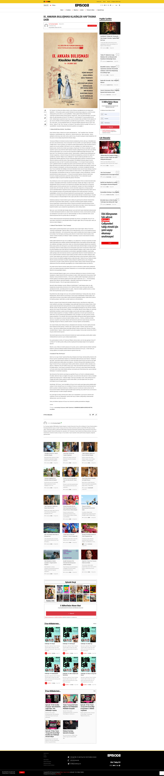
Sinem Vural (108, 94)
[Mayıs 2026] (66, 589)
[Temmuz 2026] (50, 592)
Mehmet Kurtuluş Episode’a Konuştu (68, 732)
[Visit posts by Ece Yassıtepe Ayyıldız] (45, 423)
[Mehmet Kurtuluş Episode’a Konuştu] (70, 724)
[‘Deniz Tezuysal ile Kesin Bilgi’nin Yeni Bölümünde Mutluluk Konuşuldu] (70, 698)
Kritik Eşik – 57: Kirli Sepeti (69, 643)
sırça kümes (52, 409)
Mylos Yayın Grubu (64, 772)
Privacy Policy (5, 773)
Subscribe (111, 127)
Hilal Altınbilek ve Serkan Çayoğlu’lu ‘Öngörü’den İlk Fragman (50, 562)
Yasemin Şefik (90, 487)
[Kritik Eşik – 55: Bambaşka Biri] (52, 664)
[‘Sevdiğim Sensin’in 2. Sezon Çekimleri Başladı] (52, 447)
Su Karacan (90, 543)
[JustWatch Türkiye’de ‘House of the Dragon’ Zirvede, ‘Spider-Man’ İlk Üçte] (109, 28)
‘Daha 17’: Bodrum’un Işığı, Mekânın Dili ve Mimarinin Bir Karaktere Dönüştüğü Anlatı (109, 57)
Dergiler (110, 243)
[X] (103, 5)
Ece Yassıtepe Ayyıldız (53, 23)
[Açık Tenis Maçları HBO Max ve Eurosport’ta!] (52, 528)
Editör (51, 462)
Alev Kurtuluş (108, 176)
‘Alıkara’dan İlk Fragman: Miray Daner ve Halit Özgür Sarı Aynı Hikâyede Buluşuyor (109, 157)
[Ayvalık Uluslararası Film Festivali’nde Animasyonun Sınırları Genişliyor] (70, 554)
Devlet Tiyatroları (69, 407)
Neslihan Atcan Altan (110, 194)
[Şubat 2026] (60, 598)
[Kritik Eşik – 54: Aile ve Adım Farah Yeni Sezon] (70, 664)
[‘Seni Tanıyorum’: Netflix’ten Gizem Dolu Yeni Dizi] (52, 500)
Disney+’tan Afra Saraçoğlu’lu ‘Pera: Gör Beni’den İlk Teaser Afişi (70, 480)
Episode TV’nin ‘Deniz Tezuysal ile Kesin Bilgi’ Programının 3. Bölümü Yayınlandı (88, 707)
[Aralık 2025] (73, 598)
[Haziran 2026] (60, 589)
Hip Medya (58, 773)
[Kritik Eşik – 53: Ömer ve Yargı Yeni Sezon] (88, 664)
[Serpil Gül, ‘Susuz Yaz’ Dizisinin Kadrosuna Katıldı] (89, 554)
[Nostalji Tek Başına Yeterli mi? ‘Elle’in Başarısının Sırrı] (89, 528)
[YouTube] (105, 5)
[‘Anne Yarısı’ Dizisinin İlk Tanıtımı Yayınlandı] (70, 447)
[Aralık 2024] (93, 598)
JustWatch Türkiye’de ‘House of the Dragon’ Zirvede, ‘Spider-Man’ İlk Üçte (110, 38)
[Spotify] (110, 5)
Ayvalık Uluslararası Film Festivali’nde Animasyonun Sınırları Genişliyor (69, 562)
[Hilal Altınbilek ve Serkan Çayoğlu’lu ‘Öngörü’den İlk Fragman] (52, 554)
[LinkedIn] (108, 5)
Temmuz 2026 (50, 601)
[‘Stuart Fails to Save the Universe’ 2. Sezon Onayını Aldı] (70, 528)
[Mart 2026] (93, 589)
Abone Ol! (46, 5)
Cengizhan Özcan (109, 61)
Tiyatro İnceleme (92, 25)
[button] (22, 772)
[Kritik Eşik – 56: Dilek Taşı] (88, 634)
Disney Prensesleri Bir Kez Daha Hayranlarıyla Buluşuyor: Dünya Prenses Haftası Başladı (70, 508)
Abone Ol (72, 613)
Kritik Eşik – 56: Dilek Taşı (86, 643)
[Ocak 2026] (66, 598)
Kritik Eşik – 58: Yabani (50, 643)
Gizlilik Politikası (58, 617)
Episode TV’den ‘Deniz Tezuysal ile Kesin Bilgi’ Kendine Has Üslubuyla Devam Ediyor (53, 733)
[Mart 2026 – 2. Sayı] (86, 589)
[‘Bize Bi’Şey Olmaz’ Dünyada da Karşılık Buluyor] (89, 472)
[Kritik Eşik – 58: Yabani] (52, 634)
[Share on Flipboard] (45, 118)
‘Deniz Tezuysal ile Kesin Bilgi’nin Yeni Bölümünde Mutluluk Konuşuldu (70, 706)
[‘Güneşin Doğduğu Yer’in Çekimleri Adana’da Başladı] (52, 472)
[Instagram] (107, 5)
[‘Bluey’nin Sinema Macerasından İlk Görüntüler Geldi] (89, 500)
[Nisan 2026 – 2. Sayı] (73, 589)
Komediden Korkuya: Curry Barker (110, 192)
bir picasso (63, 407)
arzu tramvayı (57, 407)
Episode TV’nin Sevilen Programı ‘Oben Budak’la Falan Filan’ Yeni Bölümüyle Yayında (53, 707)
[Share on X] (45, 115)
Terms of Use (12, 773)
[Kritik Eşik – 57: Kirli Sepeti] (70, 634)
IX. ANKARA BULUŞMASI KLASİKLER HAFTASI (83, 407)
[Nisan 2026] (80, 589)
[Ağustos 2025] (86, 598)
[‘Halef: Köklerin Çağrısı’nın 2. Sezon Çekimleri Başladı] (89, 447)
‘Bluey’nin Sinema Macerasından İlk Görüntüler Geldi (88, 508)
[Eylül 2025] (80, 598)
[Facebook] (101, 5)
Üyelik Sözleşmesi (49, 617)
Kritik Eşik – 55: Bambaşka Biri (51, 673)
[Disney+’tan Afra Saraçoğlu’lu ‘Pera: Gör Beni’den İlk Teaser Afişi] (70, 472)
